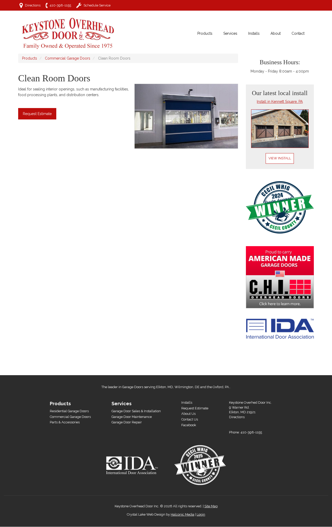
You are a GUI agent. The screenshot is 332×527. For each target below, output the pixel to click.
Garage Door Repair (127, 422)
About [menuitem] (276, 33)
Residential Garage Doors (69, 411)
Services (122, 403)
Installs (186, 402)
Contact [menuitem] (298, 33)
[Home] (70, 33)
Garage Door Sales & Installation (136, 411)
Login (201, 514)
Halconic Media (182, 514)
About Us (188, 414)
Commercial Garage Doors (67, 58)
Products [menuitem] (204, 33)
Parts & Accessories (65, 422)
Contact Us (189, 419)
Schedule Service (97, 5)
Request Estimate (37, 114)
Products (29, 58)
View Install (279, 158)
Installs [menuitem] (254, 33)
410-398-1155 (60, 5)
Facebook (188, 425)
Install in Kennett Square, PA (280, 101)
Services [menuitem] (230, 33)
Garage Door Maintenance (132, 417)
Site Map (211, 506)
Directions (32, 5)
